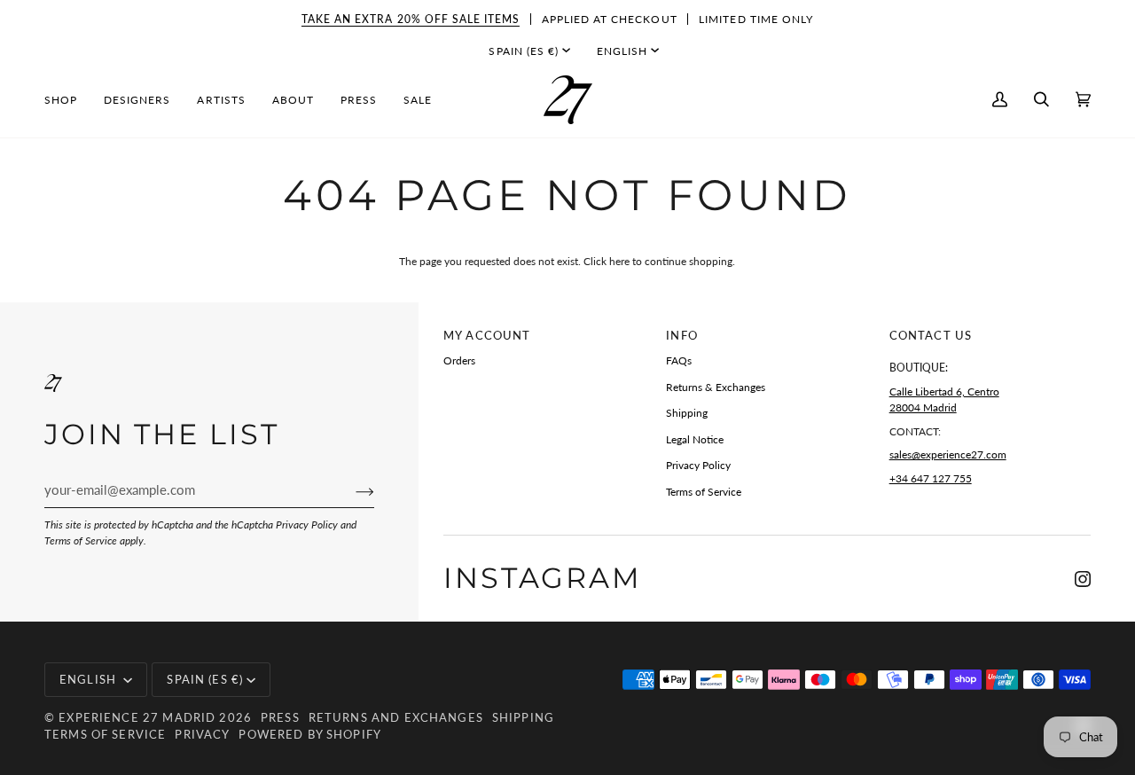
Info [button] (682, 335)
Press (280, 717)
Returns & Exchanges (715, 387)
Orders (459, 360)
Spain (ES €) (523, 51)
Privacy (202, 734)
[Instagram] (1083, 579)
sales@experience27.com (947, 454)
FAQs (679, 360)
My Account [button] (486, 335)
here (619, 261)
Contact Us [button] (930, 335)
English (622, 51)
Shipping (687, 412)
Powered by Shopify (310, 734)
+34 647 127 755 (930, 478)
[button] (67, 99)
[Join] (350, 490)
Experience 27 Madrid (137, 717)
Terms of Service (80, 540)
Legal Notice (695, 439)
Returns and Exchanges (396, 717)
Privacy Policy (307, 524)
